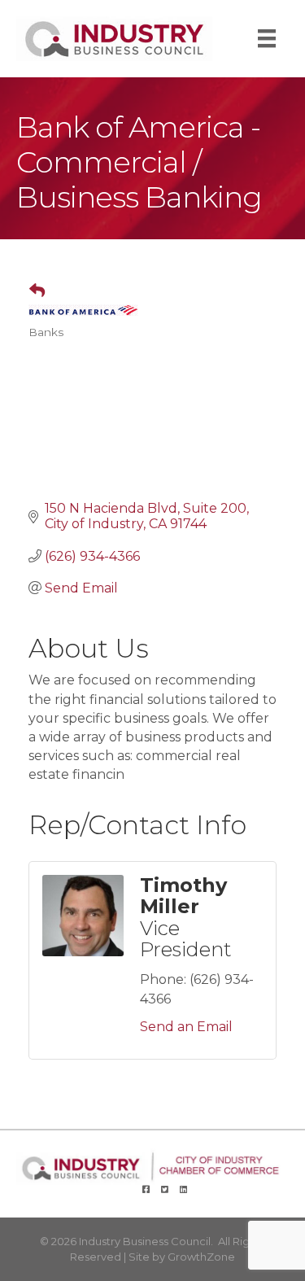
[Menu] (266, 38)
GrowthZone (201, 1256)
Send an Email (186, 1026)
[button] (30, 291)
